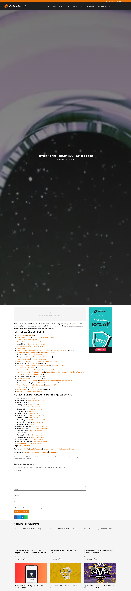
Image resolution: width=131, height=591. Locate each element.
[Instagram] (112, 1)
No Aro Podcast (51, 361)
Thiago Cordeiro (22, 350)
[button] (15, 517)
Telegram (52, 452)
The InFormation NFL (38, 359)
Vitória (32, 389)
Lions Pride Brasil (33, 413)
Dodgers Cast (48, 350)
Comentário (18, 470)
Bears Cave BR (48, 337)
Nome (16, 489)
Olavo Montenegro (23, 337)
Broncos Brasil (33, 344)
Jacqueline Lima (23, 353)
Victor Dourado (22, 389)
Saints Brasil (69, 381)
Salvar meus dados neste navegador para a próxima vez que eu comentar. (37, 508)
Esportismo (34, 353)
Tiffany (46, 378)
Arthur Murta (22, 342)
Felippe (19, 391)
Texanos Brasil (32, 387)
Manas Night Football (47, 353)
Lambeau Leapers (36, 365)
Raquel (55, 370)
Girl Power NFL (30, 368)
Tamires (42, 346)
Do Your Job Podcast (36, 372)
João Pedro (21, 361)
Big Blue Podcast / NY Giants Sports (39, 357)
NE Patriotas (62, 372)
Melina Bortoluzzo (37, 385)
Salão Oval (30, 335)
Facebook (44, 452)
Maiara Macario (43, 383)
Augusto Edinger (23, 365)
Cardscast (34, 398)
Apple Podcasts (36, 449)
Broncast (43, 344)
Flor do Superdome (57, 381)
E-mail (16, 495)
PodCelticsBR (39, 361)
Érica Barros (44, 381)
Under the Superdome (30, 381)
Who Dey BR (32, 340)
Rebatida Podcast (60, 350)
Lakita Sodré (21, 335)
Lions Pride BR (34, 363)
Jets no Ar (29, 361)
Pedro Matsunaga (23, 359)
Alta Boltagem (38, 422)
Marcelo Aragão (22, 372)
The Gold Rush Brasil (39, 441)
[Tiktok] (117, 1)
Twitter (27, 452)
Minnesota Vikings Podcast (33, 391)
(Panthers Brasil (32, 370)
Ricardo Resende (23, 385)
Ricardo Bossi (22, 340)
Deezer (72, 449)
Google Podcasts (61, 449)
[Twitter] (109, 1)
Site (15, 501)
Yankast (47, 365)
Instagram (35, 452)
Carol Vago (21, 348)
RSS (21, 449)
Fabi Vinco (20, 368)
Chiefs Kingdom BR (38, 420)
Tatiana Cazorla (51, 372)
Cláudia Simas (37, 337)
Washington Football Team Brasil (29, 443)
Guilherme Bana (23, 346)
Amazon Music (48, 449)
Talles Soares (21, 387)
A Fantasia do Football (35, 342)
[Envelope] (120, 1)
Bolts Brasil (33, 346)
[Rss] (114, 1)
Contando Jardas (35, 350)
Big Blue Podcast (36, 431)
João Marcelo (21, 370)
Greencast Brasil (37, 435)
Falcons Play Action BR (35, 355)
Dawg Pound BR (37, 409)
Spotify (26, 449)
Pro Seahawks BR (36, 439)
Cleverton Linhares (23, 378)
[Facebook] (107, 1)
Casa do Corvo (36, 378)
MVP (32, 424)
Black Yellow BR (50, 385)
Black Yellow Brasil (38, 437)
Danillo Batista (25, 446)
